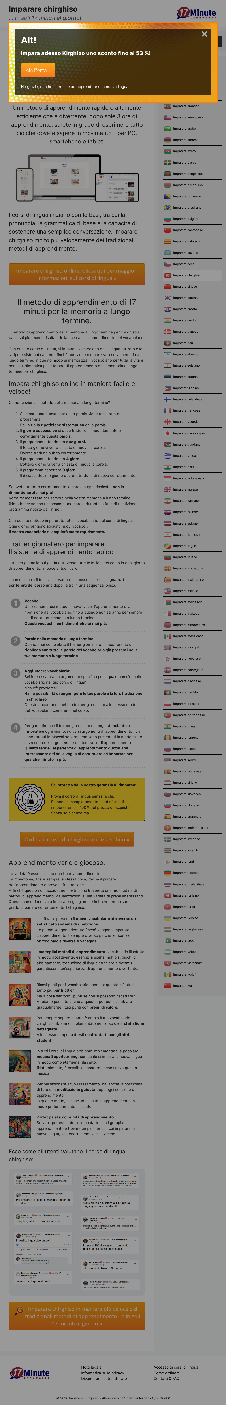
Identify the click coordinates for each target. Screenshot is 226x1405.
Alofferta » (38, 70)
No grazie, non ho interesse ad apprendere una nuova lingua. (75, 86)
